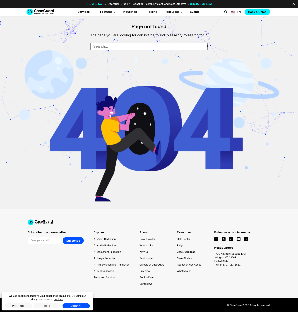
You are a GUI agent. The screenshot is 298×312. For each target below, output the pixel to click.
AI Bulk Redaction (104, 271)
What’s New (184, 271)
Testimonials (146, 258)
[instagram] (246, 239)
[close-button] (293, 4)
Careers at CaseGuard (151, 264)
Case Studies (184, 258)
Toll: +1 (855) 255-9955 (227, 264)
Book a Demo (147, 277)
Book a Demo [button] (257, 12)
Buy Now (144, 271)
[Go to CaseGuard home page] (40, 11)
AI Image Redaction (105, 258)
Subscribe (73, 240)
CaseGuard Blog (186, 251)
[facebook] (216, 239)
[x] (224, 239)
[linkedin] (231, 239)
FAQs (180, 245)
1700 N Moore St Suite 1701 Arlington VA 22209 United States (230, 257)
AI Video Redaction (105, 239)
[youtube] (238, 239)
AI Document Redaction (107, 251)
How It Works (147, 239)
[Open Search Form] (226, 12)
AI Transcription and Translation (112, 264)
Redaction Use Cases (189, 264)
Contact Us (145, 283)
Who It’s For (146, 245)
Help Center (183, 239)
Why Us (144, 251)
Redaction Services (105, 277)
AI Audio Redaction (105, 245)
